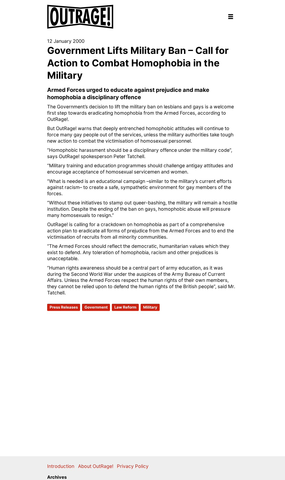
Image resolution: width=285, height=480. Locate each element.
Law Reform (125, 307)
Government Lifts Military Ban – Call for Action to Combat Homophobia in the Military (138, 63)
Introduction (60, 466)
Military (150, 307)
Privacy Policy (133, 466)
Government (96, 307)
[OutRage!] (80, 14)
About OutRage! (95, 466)
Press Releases (64, 307)
